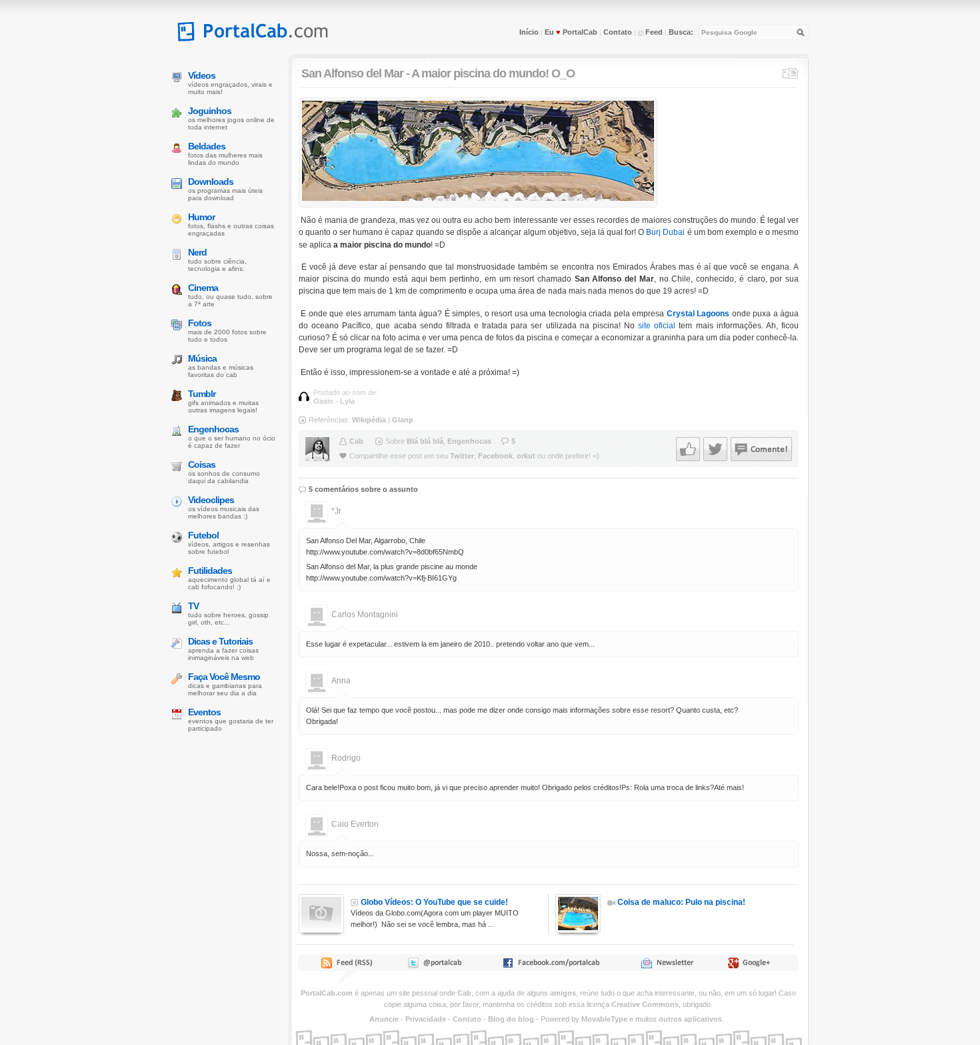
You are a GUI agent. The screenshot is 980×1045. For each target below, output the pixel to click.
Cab (356, 441)
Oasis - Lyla (334, 401)
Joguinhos (209, 110)
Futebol (203, 535)
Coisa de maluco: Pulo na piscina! (681, 902)
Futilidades (210, 570)
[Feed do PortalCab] (348, 966)
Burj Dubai (665, 232)
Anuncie (384, 1019)
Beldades (206, 146)
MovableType (604, 1019)
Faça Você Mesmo (224, 676)
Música (202, 358)
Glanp (402, 420)
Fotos (199, 323)
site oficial (656, 325)
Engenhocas (469, 441)
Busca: (681, 32)
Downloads (210, 181)
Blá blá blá (425, 441)
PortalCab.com (327, 993)
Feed (653, 32)
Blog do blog (511, 1019)
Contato (617, 32)
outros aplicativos (690, 1019)
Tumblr (201, 393)
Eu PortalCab (571, 32)
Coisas (201, 464)
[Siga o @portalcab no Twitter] (433, 966)
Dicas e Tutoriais (220, 641)
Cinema (203, 287)
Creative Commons (645, 1004)
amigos (563, 993)
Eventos (204, 712)
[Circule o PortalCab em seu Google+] (753, 966)
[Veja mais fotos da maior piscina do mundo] (478, 198)
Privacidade (425, 1019)
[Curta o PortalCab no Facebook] (551, 966)
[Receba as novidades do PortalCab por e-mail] (667, 966)
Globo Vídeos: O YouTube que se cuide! (434, 902)
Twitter (462, 456)
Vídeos (201, 75)
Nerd (197, 252)
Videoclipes (211, 499)
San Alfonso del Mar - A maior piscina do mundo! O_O (438, 73)
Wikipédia (369, 420)
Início (529, 32)
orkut (526, 456)
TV (193, 606)
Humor (201, 217)
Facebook (495, 456)
